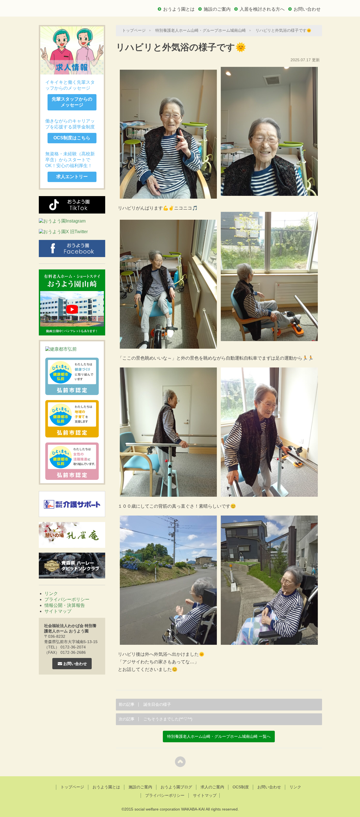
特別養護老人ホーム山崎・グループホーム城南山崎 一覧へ (219, 736)
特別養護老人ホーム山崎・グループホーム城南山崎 (200, 30)
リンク (51, 593)
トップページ (134, 30)
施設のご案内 (217, 9)
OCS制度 (241, 787)
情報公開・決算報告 (64, 605)
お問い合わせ (307, 9)
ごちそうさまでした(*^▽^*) (155, 719)
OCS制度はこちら (71, 137)
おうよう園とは (179, 9)
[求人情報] (72, 50)
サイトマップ (57, 611)
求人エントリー (72, 176)
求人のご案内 (212, 787)
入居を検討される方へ (262, 9)
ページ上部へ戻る (180, 761)
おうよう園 (78, 7)
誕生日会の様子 (145, 704)
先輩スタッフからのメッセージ (72, 102)
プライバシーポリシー (66, 599)
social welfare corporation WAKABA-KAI (169, 809)
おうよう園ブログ (176, 787)
